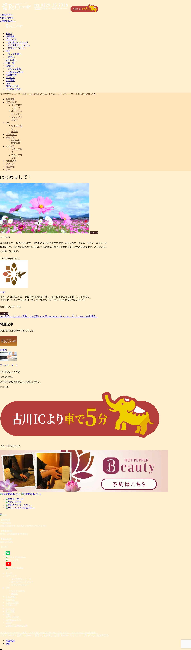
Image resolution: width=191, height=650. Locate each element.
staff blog (4, 313)
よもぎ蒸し (11, 60)
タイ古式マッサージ (17, 42)
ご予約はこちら (8, 21)
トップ (9, 33)
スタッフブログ (14, 71)
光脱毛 (10, 57)
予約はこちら (6, 15)
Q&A (8, 83)
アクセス (10, 77)
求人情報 (10, 80)
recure (2, 292)
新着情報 (10, 36)
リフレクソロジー (16, 48)
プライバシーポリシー (17, 625)
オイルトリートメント (18, 45)
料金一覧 (10, 63)
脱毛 (8, 51)
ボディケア (11, 39)
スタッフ (10, 66)
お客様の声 (11, 74)
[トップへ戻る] (1, 649)
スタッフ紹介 (13, 69)
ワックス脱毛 (13, 54)
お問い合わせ (6, 18)
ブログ (9, 622)
